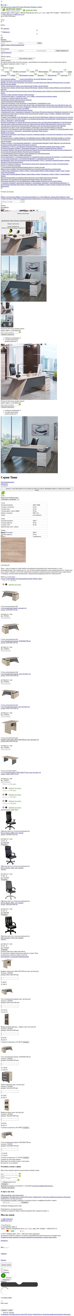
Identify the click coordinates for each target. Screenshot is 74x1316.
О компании (5, 1197)
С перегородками (19, 120)
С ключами (18, 96)
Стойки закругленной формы (10, 174)
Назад (3, 209)
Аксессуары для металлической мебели (51, 107)
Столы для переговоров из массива (50, 127)
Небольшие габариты (48, 117)
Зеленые (21, 153)
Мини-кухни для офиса (9, 169)
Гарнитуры (4, 103)
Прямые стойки (54, 171)
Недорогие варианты (47, 112)
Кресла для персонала (8, 91)
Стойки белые (6, 171)
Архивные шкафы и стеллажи (43, 134)
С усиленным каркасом (21, 157)
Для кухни (64, 75)
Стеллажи (36, 82)
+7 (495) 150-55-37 (7, 14)
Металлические (29, 177)
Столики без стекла (20, 98)
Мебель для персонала (8, 197)
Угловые (70, 134)
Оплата (21, 7)
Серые (51, 143)
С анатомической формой (26, 158)
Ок (2, 66)
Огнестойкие (39, 177)
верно (10, 1310)
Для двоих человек (20, 119)
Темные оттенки (6, 143)
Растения (70, 198)
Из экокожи (5, 150)
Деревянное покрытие (61, 112)
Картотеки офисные (46, 82)
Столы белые (35, 112)
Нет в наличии (6, 618)
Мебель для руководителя (24, 197)
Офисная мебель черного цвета (55, 124)
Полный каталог (28, 152)
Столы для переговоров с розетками (27, 127)
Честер (16, 153)
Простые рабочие (56, 148)
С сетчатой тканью (66, 157)
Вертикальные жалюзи (24, 110)
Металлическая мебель (37, 124)
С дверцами (17, 131)
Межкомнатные (19, 101)
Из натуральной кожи (22, 160)
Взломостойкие (34, 179)
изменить (4, 1310)
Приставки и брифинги (38, 184)
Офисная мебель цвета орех (21, 124)
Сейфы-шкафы (46, 138)
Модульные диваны (36, 88)
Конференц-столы (58, 122)
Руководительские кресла (24, 91)
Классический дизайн (36, 113)
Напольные (10, 101)
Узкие (11, 155)
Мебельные (26, 181)
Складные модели (61, 117)
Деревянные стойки (17, 171)
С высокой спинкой (51, 160)
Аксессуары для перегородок (36, 105)
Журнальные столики (26, 75)
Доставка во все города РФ (10, 7)
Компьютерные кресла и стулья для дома (31, 167)
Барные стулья (36, 103)
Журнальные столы (39, 198)
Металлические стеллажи (61, 82)
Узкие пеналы (43, 131)
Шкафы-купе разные (7, 133)
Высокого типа (68, 129)
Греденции (36, 146)
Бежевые (32, 153)
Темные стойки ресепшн (26, 94)
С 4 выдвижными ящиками (21, 143)
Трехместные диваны (22, 88)
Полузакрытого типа (30, 129)
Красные (37, 152)
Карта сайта (52, 1237)
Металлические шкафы (8, 84)
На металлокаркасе (64, 150)
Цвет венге (4, 115)
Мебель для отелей (34, 79)
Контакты (27, 7)
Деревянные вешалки (8, 100)
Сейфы (13, 75)
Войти (39, 43)
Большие (40, 139)
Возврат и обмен (36, 7)
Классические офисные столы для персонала (35, 126)
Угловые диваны (49, 88)
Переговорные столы (63, 197)
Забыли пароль (6, 45)
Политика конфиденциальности (53, 1197)
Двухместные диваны (8, 88)
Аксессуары (23, 79)
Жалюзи (64, 198)
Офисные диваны (50, 197)
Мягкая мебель (43, 71)
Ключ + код (26, 96)
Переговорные (28, 81)
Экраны (3, 101)
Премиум (4, 162)
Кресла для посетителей (55, 91)
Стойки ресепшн (6, 198)
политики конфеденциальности (42, 1186)
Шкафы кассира (35, 138)
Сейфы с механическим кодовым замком (43, 96)
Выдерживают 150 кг (37, 160)
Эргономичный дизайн (53, 119)
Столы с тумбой (48, 113)
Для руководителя (57, 139)
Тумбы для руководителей (24, 86)
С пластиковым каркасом (9, 158)
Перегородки (52, 75)
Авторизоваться (6, 52)
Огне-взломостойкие (14, 139)
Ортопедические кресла (15, 162)
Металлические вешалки (23, 100)
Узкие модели (9, 119)
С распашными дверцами (29, 131)
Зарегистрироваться (17, 45)
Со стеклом (19, 122)
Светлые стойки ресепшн (9, 94)
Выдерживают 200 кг (8, 160)
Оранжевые (5, 155)
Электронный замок (7, 96)
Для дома (4, 139)
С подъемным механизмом (36, 119)
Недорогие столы (27, 117)
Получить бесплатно (8, 334)
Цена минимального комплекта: (7, 483)
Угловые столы (6, 117)
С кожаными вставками (23, 112)
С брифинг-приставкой (62, 113)
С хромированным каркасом (44, 158)
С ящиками (9, 120)
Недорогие (25, 139)
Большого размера (64, 160)
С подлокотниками (7, 153)
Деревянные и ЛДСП (8, 146)
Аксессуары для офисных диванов (26, 107)
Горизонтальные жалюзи (9, 110)
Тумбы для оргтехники (40, 86)
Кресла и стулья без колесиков (11, 165)
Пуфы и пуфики (18, 155)
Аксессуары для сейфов (21, 108)
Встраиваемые (24, 179)
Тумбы (32, 71)
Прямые (11, 150)
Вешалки (40, 75)
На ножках (54, 150)
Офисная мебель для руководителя (12, 1195)
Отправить (5, 1184)
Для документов (14, 179)
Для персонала (18, 81)
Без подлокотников (44, 150)
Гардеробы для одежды (25, 82)
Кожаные (29, 150)
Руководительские (7, 81)
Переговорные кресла (40, 91)
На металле (37, 117)
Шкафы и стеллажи (19, 71)
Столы (6, 71)
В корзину (4, 844)
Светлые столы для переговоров (41, 122)
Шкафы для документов (9, 82)
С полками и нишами (43, 148)
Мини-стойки (44, 171)
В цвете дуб (12, 115)
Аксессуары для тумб (53, 105)
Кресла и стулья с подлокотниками (56, 164)
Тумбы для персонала (8, 86)
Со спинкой (33, 157)
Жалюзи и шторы (46, 79)
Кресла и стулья (57, 71)
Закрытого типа (17, 129)
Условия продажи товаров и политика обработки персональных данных (24, 1237)
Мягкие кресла (60, 88)
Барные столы (45, 103)
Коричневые (46, 153)
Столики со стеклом (7, 98)
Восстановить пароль (26, 58)
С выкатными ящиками (28, 148)
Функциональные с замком (46, 129)
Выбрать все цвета (15, 584)
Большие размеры (7, 145)
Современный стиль (8, 112)
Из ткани (38, 153)
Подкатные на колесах (29, 145)
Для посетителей (20, 150)
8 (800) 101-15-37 (18, 14)
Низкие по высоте (7, 131)
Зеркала (15, 105)
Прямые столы (16, 117)
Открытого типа (6, 129)
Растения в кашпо (7, 105)
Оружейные (20, 177)
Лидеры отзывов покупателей (60, 184)
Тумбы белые (17, 145)
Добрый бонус (37, 1197)
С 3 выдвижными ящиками (39, 143)
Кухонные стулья (25, 103)
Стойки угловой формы (32, 171)
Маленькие (33, 139)
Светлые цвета (24, 113)
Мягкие (20, 152)
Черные (35, 150)
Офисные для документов (61, 143)
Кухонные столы (14, 103)
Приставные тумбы (58, 146)
